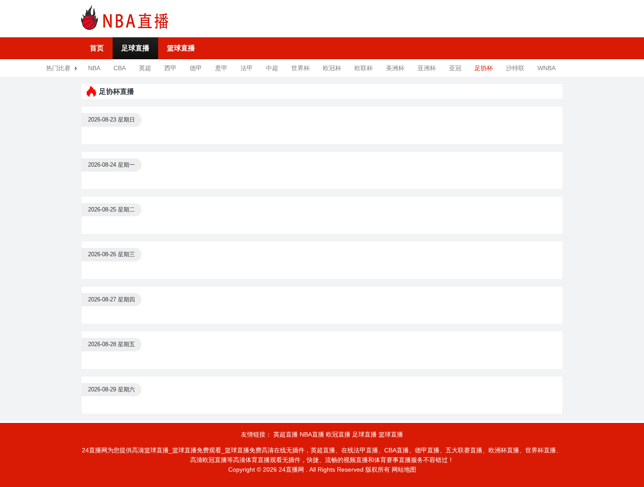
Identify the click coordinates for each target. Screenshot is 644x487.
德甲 (196, 68)
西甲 (170, 68)
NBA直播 (312, 434)
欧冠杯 (332, 68)
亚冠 (455, 68)
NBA (94, 68)
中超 (272, 68)
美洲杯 (395, 68)
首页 (97, 48)
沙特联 (515, 68)
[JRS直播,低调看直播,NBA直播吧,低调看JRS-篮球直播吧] (125, 17)
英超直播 (285, 434)
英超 (145, 68)
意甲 (221, 68)
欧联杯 (363, 68)
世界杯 (300, 68)
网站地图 (404, 469)
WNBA (547, 68)
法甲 (247, 68)
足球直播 (135, 48)
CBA (119, 68)
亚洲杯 (427, 68)
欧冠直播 (338, 434)
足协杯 (483, 68)
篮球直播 (181, 48)
